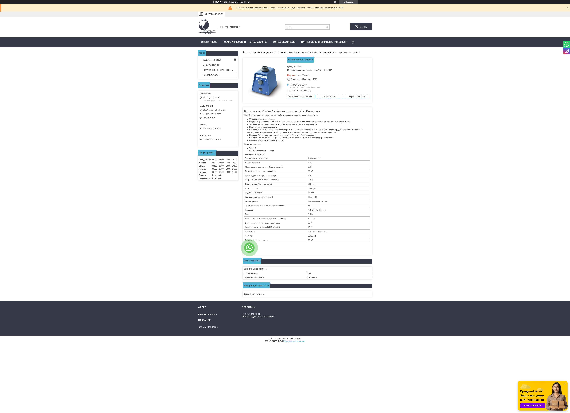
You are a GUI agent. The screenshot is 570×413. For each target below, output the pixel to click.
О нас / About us (211, 64)
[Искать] (327, 27)
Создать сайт (234, 2)
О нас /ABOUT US (258, 42)
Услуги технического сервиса (218, 70)
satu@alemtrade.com (211, 114)
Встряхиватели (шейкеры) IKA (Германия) (271, 52)
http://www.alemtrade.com (214, 110)
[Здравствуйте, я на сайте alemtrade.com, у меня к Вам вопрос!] (249, 247)
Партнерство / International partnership (324, 42)
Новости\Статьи (211, 75)
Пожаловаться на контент (294, 341)
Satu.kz (298, 338)
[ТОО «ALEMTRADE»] (207, 27)
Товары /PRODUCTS (233, 42)
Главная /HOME (209, 42)
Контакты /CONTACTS (284, 42)
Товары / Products (212, 59)
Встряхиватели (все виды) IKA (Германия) (314, 52)
